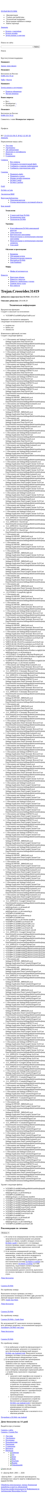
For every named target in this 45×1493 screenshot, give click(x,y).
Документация (12, 15)
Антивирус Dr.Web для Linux (12, 1327)
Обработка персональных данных (14, 1485)
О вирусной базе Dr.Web (19, 215)
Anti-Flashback (15, 262)
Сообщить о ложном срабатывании (24, 166)
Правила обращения (13, 91)
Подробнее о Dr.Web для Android (14, 1417)
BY (27, 136)
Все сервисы (15, 162)
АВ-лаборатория (12, 150)
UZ (24, 136)
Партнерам (10, 1444)
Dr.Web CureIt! (15, 180)
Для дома (9, 146)
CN (5, 136)
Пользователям (11, 1442)
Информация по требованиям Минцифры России (20, 1490)
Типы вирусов (16, 232)
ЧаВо (3, 80)
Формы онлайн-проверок (20, 178)
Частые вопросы (12, 93)
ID (30, 136)
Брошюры (14, 254)
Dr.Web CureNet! (16, 182)
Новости (9, 154)
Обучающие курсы (17, 256)
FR (14, 136)
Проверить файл (16, 174)
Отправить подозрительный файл (23, 164)
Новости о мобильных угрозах (22, 281)
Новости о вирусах (17, 279)
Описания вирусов (17, 200)
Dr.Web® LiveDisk (33, 1262)
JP (19, 136)
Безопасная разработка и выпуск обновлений (19, 1486)
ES (11, 136)
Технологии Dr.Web (18, 219)
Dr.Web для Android (15, 1353)
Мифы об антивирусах (19, 271)
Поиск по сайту (7, 43)
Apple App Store (12, 1300)
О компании (10, 156)
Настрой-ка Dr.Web (17, 260)
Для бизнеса (10, 148)
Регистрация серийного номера (18, 21)
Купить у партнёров (13, 31)
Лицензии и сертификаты (16, 152)
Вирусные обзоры (17, 277)
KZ (21, 136)
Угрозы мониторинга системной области (26, 202)
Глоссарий (14, 245)
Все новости (15, 285)
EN (8, 136)
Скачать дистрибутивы (15, 17)
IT (17, 136)
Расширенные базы (17, 217)
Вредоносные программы (20, 235)
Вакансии (9, 1450)
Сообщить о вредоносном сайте (22, 168)
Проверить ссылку (17, 176)
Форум (9, 80)
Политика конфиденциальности (13, 1489)
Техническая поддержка (15, 19)
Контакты (9, 1448)
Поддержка (10, 1440)
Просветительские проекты (21, 258)
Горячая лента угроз (18, 283)
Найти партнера (12, 23)
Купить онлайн (12, 33)
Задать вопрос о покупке (15, 35)
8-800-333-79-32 (7, 76)
